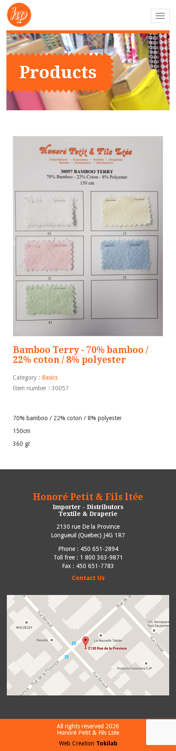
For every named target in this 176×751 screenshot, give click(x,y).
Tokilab (106, 743)
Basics (50, 377)
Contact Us (88, 577)
